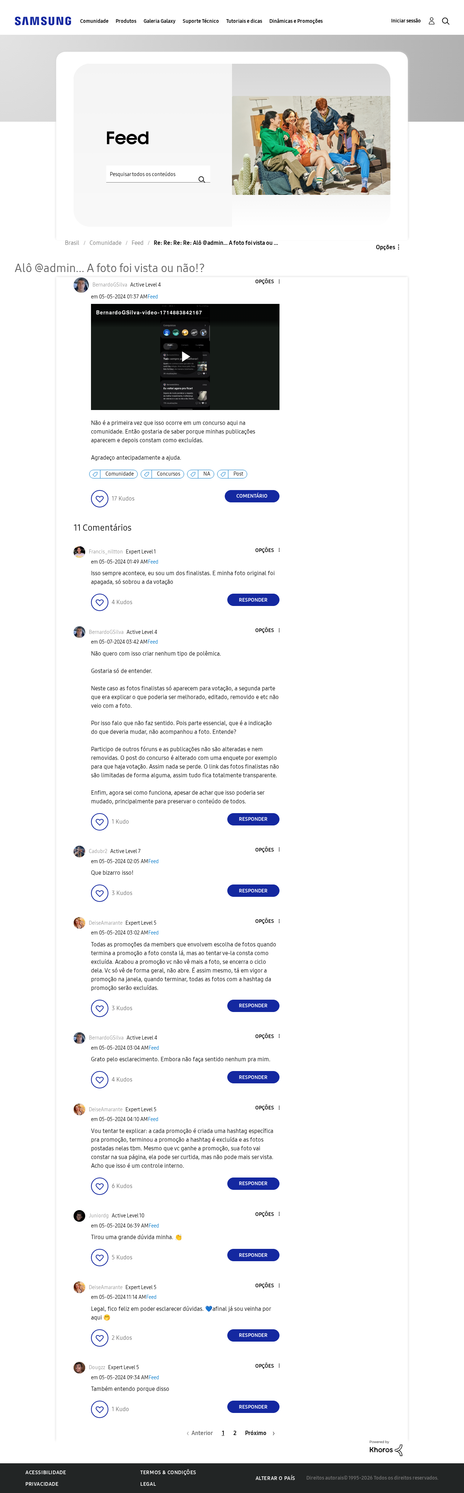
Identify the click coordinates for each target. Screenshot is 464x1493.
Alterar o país (275, 1478)
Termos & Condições (168, 1472)
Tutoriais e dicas (244, 21)
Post (238, 474)
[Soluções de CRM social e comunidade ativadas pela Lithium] (386, 1447)
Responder (253, 600)
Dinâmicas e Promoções (296, 21)
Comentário (252, 496)
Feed (153, 297)
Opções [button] (385, 247)
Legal (148, 1484)
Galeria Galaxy (159, 21)
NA (206, 474)
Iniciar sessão (406, 21)
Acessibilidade (45, 1472)
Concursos (168, 474)
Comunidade (94, 21)
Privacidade (42, 1484)
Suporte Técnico (201, 21)
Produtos (126, 21)
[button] (266, 282)
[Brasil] (42, 20)
